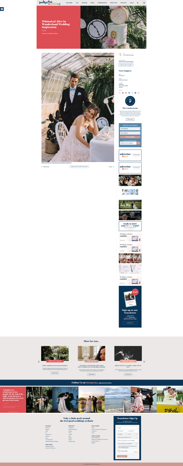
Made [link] (92, 3)
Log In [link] (93, 432)
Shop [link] (132, 3)
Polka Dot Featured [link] (55, 361)
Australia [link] (121, 84)
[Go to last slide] (39, 362)
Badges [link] (93, 442)
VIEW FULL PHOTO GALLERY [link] (126, 64)
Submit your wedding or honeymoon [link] (100, 439)
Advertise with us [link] (95, 441)
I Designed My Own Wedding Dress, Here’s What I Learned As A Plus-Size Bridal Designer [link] (91, 366)
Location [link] (70, 434)
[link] (2, 9)
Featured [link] (69, 3)
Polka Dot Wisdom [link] (128, 361)
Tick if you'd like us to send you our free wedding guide (128, 447)
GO (138, 143)
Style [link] (70, 436)
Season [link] (70, 439)
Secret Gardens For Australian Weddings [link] (54, 365)
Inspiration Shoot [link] (53, 33)
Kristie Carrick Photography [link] (126, 61)
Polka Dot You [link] (91, 361)
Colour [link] (70, 432)
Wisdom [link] (84, 3)
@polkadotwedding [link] (105, 383)
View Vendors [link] (130, 137)
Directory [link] (113, 3)
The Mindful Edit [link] (49, 439)
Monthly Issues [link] (72, 441)
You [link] (77, 3)
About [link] (93, 427)
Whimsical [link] (121, 75)
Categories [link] (71, 427)
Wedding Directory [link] (49, 446)
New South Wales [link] (123, 85)
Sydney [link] (121, 87)
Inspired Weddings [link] (73, 429)
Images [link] (70, 431)
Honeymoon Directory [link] (50, 448)
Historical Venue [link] (123, 80)
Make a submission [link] (96, 437)
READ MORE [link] (130, 119)
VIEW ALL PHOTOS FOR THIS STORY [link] (79, 166)
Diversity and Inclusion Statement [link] (99, 429)
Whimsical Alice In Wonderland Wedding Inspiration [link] (56, 163)
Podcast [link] (124, 3)
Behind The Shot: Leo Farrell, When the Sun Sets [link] (128, 366)
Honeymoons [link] (102, 3)
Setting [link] (70, 438)
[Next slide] (144, 362)
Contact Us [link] (94, 431)
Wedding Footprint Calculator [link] (51, 441)
